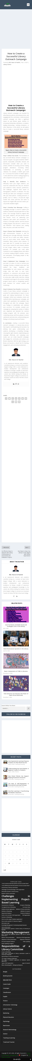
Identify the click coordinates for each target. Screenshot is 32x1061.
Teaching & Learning (20, 764)
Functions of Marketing (7, 917)
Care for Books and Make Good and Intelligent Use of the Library (16, 625)
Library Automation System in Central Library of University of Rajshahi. (16, 929)
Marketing (6, 1013)
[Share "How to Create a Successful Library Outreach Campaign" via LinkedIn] (22, 398)
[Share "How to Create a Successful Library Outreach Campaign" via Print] (19, 402)
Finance (17, 771)
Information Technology (10, 1005)
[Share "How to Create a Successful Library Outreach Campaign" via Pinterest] (19, 398)
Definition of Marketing (7, 911)
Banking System (7, 976)
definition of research (25, 911)
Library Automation (6, 927)
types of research (26, 963)
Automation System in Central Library (10, 891)
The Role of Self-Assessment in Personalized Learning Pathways (18, 784)
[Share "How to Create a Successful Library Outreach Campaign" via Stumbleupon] (12, 402)
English (5, 996)
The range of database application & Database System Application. (16, 960)
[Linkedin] (13, 384)
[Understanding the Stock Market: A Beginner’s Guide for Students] (5, 770)
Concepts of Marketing (25, 905)
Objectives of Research (25, 939)
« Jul (4, 870)
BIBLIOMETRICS (7, 980)
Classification (7, 992)
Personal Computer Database (8, 941)
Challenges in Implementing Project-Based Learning (16, 899)
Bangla (5, 971)
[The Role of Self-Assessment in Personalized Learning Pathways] (5, 785)
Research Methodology (9, 1029)
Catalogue (6, 988)
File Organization (26, 915)
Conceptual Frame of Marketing (9, 907)
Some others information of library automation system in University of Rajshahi (16, 954)
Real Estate (6, 1025)
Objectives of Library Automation (9, 939)
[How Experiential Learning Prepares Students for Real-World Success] (5, 762)
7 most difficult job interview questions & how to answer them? (16, 885)
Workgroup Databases (18, 965)
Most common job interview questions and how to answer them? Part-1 (16, 935)
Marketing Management (15, 932)
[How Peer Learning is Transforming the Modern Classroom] (5, 792)
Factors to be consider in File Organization (11, 915)
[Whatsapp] (18, 384)
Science (5, 1034)
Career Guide (7, 984)
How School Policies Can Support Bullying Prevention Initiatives (18, 776)
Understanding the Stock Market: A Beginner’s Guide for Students (18, 769)
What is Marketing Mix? (7, 965)
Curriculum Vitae (26, 907)
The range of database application (9, 958)
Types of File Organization (7, 963)
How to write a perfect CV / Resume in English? (12, 921)
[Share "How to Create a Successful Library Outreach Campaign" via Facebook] (6, 398)
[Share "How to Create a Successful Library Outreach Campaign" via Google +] (12, 398)
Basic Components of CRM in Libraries (16, 671)
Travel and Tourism (8, 1042)
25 (9, 863)
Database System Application (8, 909)
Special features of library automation (10, 956)
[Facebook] (16, 384)
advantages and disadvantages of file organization (13, 889)
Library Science (7, 64)
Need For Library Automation (8, 937)
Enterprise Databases (25, 913)
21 (20, 859)
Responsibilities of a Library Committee (16, 947)
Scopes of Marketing (6, 952)
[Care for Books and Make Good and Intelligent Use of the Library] (16, 614)
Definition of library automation (23, 909)
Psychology (6, 1021)
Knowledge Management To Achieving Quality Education (14, 925)
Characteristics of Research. (8, 905)
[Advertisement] (16, 29)
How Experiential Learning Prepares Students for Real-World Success (18, 761)
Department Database (6, 913)
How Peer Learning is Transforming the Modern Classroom (18, 791)
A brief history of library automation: (10, 887)
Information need (5, 923)
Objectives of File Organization (23, 937)
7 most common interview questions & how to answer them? (15, 883)
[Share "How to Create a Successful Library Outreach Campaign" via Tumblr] (16, 398)
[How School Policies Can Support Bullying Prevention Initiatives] (5, 777)
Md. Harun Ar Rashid (14, 62)
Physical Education (8, 1017)
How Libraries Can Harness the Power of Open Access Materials (16, 694)
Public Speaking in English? (8, 943)
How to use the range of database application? (12, 919)
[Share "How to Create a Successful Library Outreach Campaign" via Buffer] (25, 398)
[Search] (28, 708)
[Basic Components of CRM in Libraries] (16, 661)
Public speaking (26, 941)
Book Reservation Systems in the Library (16, 649)
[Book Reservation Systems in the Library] (16, 638)
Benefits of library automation (8, 893)
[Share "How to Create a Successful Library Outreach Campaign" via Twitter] (9, 398)
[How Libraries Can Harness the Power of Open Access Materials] (16, 683)
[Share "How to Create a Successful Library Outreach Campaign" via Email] (16, 402)
